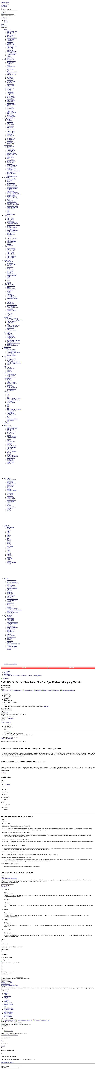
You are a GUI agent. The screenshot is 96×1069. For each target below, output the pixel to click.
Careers (5, 1001)
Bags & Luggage (11, 375)
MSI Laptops (10, 127)
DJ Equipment (10, 322)
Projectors (9, 181)
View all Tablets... (11, 162)
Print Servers (10, 309)
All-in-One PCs (10, 103)
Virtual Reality (10, 596)
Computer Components (12, 426)
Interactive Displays (11, 500)
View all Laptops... (11, 135)
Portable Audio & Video (12, 192)
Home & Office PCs (11, 447)
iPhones (8, 147)
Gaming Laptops (11, 131)
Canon (8, 280)
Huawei (8, 531)
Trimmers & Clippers (12, 383)
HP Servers (9, 314)
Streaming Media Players (12, 187)
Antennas (9, 301)
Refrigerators (10, 242)
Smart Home (10, 611)
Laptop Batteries (10, 139)
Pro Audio (6, 317)
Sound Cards (10, 42)
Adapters (9, 67)
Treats (8, 395)
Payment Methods (8, 1002)
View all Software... (11, 355)
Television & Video (11, 179)
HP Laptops (9, 120)
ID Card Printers (10, 269)
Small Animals (10, 420)
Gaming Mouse (10, 257)
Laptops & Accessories (9, 118)
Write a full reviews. (5, 886)
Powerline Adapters (11, 310)
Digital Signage (10, 501)
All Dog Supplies (11, 402)
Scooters (9, 367)
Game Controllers (11, 85)
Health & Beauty (8, 378)
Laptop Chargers (11, 138)
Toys (5, 356)
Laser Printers (10, 261)
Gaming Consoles (11, 249)
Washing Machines (11, 241)
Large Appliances (11, 240)
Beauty (8, 379)
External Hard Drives (12, 52)
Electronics (6, 177)
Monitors (9, 105)
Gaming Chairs (10, 218)
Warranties (6, 1000)
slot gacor (31, 690)
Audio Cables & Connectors (13, 325)
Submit (2, 939)
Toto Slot (49, 690)
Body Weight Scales (11, 389)
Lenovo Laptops (10, 124)
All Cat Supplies (10, 413)
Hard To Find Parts (8, 1008)
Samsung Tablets (11, 160)
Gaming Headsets (11, 254)
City (2, 1067)
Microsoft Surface (11, 161)
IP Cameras (9, 294)
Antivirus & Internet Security (13, 352)
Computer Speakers (11, 74)
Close (2, 1040)
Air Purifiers (9, 235)
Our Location (4, 6)
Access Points (10, 290)
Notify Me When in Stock (7, 738)
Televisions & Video (11, 580)
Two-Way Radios (11, 195)
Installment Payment (8, 1004)
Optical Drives (10, 40)
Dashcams (9, 212)
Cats (8, 404)
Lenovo (8, 543)
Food (8, 394)
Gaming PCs (10, 448)
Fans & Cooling (10, 39)
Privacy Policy (7, 1010)
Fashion (5, 372)
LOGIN (24, 667)
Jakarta (5, 2)
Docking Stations (11, 142)
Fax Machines (10, 267)
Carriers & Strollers (11, 410)
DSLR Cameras (10, 189)
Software (6, 348)
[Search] (15, 15)
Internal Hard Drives (11, 51)
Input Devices (10, 80)
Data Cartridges (10, 58)
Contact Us (6, 993)
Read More (3, 772)
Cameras (9, 601)
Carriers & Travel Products (13, 399)
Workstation (9, 134)
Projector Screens (11, 183)
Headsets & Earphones (12, 165)
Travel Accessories (11, 376)
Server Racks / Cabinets (12, 298)
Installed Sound (10, 328)
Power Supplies (10, 43)
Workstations (10, 101)
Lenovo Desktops (11, 97)
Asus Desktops (10, 94)
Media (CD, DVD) (11, 61)
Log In (5, 20)
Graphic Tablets (10, 84)
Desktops (9, 89)
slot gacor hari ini (70, 690)
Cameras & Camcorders (12, 188)
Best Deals (6, 423)
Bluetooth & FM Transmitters (14, 193)
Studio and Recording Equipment (14, 320)
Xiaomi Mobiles (10, 149)
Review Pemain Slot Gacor (7, 884)
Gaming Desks (10, 219)
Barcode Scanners (11, 337)
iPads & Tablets (10, 157)
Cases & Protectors (11, 166)
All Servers (9, 315)
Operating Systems (11, 349)
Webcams (9, 73)
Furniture (9, 216)
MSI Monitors (10, 113)
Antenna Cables (10, 302)
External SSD (10, 50)
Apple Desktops (10, 93)
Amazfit (8, 551)
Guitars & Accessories (12, 321)
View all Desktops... (11, 104)
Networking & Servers (9, 284)
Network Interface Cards (12, 307)
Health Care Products (12, 387)
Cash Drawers (10, 334)
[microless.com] (2, 13)
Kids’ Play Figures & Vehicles (14, 363)
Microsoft (9, 539)
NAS (8, 55)
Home (5, 215)
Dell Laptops (10, 123)
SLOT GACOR (7, 478)
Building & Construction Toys (14, 362)
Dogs (8, 393)
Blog (5, 1006)
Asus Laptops (10, 122)
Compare (4, 711)
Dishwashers (10, 245)
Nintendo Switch (11, 595)
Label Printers (10, 271)
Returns (5, 998)
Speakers (9, 440)
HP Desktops (10, 90)
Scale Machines (10, 341)
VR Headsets (10, 259)
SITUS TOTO (7, 29)
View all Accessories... (12, 176)
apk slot (40, 690)
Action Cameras (10, 191)
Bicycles (9, 370)
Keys (8, 324)
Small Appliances (11, 229)
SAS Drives (9, 57)
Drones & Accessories (12, 600)
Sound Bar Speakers (11, 202)
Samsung (9, 282)
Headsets (9, 76)
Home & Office (10, 99)
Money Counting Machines (13, 343)
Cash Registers (10, 344)
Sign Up (6, 21)
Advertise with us (8, 1013)
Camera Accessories (11, 605)
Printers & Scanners (11, 479)
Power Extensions (11, 66)
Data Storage (10, 47)
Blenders (9, 233)
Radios (8, 199)
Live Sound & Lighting (12, 318)
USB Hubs (9, 63)
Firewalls (9, 291)
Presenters (9, 86)
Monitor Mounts (10, 115)
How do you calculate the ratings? (9, 878)
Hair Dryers (9, 385)
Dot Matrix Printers (11, 264)
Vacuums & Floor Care (12, 230)
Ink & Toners (10, 494)
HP (7, 279)
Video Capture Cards (12, 38)
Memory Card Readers (12, 71)
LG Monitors (10, 107)
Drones (8, 357)
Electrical (9, 226)
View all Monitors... (11, 116)
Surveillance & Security (12, 207)
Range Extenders (11, 306)
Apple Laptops (10, 126)
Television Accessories (12, 588)
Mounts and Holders (11, 173)
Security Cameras (11, 208)
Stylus (8, 174)
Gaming (5, 246)
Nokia (8, 534)
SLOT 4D (6, 578)
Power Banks (10, 169)
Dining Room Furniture (12, 223)
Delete (7, 949)
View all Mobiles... (11, 153)
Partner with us (7, 1014)
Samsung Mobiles (11, 151)
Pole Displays (10, 338)
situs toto (20, 690)
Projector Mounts (11, 184)
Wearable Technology (12, 154)
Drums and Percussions (12, 326)
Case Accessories (11, 35)
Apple (8, 547)
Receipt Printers (10, 336)
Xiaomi (8, 532)
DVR (8, 210)
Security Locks (10, 143)
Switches (9, 292)
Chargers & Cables (11, 168)
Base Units (9, 333)
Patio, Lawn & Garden (12, 238)
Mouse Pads (9, 82)
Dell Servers (9, 313)
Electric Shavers (10, 386)
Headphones (10, 443)
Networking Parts (11, 286)
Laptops (8, 119)
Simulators (9, 590)
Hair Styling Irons (11, 382)
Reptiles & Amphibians (12, 418)
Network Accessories (12, 305)
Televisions (9, 180)
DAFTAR (71, 667)
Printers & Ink (7, 260)
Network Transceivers (12, 296)
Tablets (8, 536)
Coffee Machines (11, 234)
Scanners (9, 265)
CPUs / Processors (11, 33)
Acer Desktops (10, 96)
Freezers (9, 244)
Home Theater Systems (12, 206)
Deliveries (6, 997)
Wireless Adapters (11, 288)
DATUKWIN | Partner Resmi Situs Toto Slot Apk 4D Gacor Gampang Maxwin (23, 675)
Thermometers (10, 390)
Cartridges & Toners (11, 275)
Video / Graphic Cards (12, 31)
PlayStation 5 (10, 592)
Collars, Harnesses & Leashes (14, 398)
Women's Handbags (11, 374)
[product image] (5, 678)
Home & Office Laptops (12, 456)
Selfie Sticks (9, 172)
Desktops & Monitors (9, 88)
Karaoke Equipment (11, 330)
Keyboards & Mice (11, 81)
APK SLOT (6, 525)
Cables (8, 65)
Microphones (10, 77)
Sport (5, 366)
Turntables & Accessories (13, 204)
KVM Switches (10, 295)
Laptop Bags (10, 141)
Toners (8, 276)
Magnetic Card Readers (12, 345)
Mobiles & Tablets (8, 145)
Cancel (2, 949)
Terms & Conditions (8, 1012)
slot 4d (59, 690)
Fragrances (9, 381)
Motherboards (10, 36)
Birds (8, 417)
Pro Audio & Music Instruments (14, 609)
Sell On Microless (8, 1016)
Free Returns (4, 5)
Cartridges (9, 277)
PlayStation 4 (10, 593)
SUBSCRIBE (18, 1023)
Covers (8, 559)
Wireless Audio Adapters (12, 203)
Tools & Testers (10, 69)
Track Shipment (7, 996)
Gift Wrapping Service (9, 1009)
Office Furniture (10, 221)
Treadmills (9, 371)
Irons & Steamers (11, 231)
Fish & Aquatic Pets (11, 414)
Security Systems (11, 214)
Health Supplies (10, 401)
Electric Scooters (11, 360)
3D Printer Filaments (11, 273)
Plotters (8, 268)
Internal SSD (10, 48)
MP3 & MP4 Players (11, 196)
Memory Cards (10, 62)
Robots (8, 364)
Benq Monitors (10, 109)
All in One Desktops (11, 451)
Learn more (46, 706)
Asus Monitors (10, 108)
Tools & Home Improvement (13, 225)
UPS (8, 70)
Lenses (8, 604)
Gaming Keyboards (11, 256)
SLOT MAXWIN (8, 615)
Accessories (9, 137)
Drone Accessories (11, 359)
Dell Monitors (10, 111)
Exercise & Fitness (11, 368)
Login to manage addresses (7, 1062)
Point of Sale (7, 332)
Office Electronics (11, 498)
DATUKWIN (7, 671)
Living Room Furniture (12, 222)
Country (3, 1066)
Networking (9, 502)
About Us (6, 994)
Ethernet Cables (10, 303)
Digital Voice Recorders (12, 198)
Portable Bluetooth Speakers (13, 170)
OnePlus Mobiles (11, 150)
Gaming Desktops (11, 100)
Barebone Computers (12, 46)
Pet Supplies (6, 391)
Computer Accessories (9, 59)
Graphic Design (10, 353)
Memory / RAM (10, 44)
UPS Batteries (10, 78)
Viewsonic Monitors (11, 112)
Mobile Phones (10, 146)
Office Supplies (7, 347)
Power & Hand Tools (12, 227)
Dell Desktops (10, 92)
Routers (8, 287)
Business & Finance (11, 351)
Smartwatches (10, 155)
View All (9, 283)
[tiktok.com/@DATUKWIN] (8, 1031)
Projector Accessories (12, 185)
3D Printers (9, 272)
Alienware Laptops (11, 128)
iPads (8, 158)
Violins (8, 329)
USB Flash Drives (11, 54)
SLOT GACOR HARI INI (10, 664)
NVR (8, 211)
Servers (8, 311)
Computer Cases (10, 32)
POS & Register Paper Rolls (13, 340)
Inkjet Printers (10, 263)
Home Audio (10, 200)
